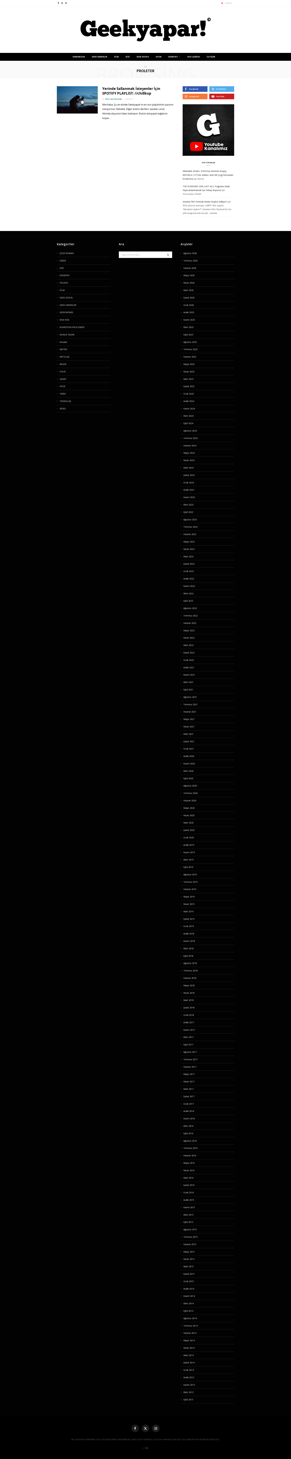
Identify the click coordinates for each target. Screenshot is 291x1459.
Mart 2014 (188, 1355)
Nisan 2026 (188, 282)
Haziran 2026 (189, 268)
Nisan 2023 (188, 549)
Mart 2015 (188, 1266)
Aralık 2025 (188, 312)
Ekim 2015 (188, 1214)
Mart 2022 (188, 645)
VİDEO (63, 408)
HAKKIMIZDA (79, 56)
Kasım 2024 (189, 408)
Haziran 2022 (189, 623)
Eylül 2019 (188, 867)
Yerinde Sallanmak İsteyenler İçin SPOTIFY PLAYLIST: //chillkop (131, 91)
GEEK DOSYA (143, 56)
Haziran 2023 (189, 534)
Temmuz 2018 (190, 970)
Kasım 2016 (189, 1118)
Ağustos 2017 (190, 1052)
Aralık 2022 (188, 578)
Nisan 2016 (188, 1170)
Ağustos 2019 (190, 874)
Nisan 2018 (188, 992)
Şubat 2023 (188, 563)
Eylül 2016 (188, 1133)
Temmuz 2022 (190, 615)
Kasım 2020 (189, 763)
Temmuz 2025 (190, 349)
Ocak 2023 (188, 571)
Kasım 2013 (189, 1384)
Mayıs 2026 (189, 275)
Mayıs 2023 (189, 541)
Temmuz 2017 (190, 1059)
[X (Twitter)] (145, 1428)
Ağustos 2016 (190, 1140)
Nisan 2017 (188, 1081)
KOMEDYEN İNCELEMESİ (72, 327)
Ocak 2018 (188, 1015)
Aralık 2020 (188, 756)
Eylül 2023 (188, 512)
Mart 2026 (188, 290)
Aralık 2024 (188, 401)
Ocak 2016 (188, 1192)
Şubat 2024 (188, 475)
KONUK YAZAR (67, 334)
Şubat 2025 (188, 386)
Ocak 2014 (188, 1370)
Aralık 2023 (188, 489)
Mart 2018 (188, 1000)
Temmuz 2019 (190, 881)
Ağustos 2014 (190, 1318)
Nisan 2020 (188, 815)
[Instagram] (156, 1428)
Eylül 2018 (188, 955)
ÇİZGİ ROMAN (67, 253)
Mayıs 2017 (189, 1074)
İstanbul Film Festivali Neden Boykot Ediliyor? (205, 201)
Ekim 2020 (188, 771)
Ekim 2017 (188, 1037)
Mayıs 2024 (189, 452)
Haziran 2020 (189, 800)
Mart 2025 (188, 379)
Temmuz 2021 (190, 704)
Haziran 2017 (189, 1066)
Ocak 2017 (188, 1103)
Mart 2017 (188, 1089)
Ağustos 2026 (190, 253)
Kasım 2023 (189, 497)
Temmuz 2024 (190, 438)
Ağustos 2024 (190, 430)
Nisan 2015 (188, 1259)
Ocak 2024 (188, 482)
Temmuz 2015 (190, 1236)
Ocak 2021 (188, 748)
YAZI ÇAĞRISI (193, 56)
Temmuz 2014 (190, 1325)
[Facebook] (135, 1428)
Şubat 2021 (188, 741)
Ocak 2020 (188, 837)
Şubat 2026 (188, 297)
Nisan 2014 (188, 1347)
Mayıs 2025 (189, 364)
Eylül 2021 (188, 689)
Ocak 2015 (188, 1281)
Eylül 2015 (188, 1222)
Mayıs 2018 (189, 985)
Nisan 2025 (188, 371)
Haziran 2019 (189, 889)
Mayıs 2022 (189, 630)
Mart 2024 (188, 467)
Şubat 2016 (188, 1185)
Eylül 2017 (188, 1044)
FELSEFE (64, 282)
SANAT (63, 379)
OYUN (159, 56)
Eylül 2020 (188, 778)
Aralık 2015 (188, 1199)
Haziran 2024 (189, 445)
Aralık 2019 (188, 844)
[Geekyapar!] (145, 29)
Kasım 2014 (189, 1296)
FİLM (116, 56)
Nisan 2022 (188, 637)
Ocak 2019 (188, 926)
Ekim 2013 (188, 1392)
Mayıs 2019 (189, 896)
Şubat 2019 (188, 918)
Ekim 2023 (188, 504)
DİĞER (63, 260)
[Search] (222, 3)
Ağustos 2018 (190, 963)
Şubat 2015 (188, 1273)
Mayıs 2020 (189, 807)
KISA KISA (64, 319)
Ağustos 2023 (190, 519)
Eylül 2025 (188, 334)
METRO (63, 349)
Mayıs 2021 (189, 719)
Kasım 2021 (189, 674)
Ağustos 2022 (190, 608)
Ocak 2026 (188, 305)
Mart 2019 (188, 911)
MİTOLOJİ (64, 356)
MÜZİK (63, 364)
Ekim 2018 (188, 948)
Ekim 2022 (188, 593)
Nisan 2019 (188, 904)
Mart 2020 (188, 822)
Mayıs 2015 (189, 1251)
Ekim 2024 (188, 415)
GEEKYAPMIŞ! (66, 312)
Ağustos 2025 (190, 342)
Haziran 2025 (189, 356)
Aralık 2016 (188, 1111)
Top (146, 1448)
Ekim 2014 (188, 1303)
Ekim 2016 (188, 1125)
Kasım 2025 (189, 319)
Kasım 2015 (189, 1207)
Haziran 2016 (189, 1155)
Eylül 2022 (188, 600)
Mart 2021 (188, 734)
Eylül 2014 (188, 1310)
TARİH (63, 393)
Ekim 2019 (188, 859)
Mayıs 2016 (189, 1162)
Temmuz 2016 (190, 1148)
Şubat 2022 (188, 652)
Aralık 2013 (188, 1377)
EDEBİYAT (173, 56)
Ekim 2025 (188, 327)
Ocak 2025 (188, 393)
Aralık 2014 (188, 1288)
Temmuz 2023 (190, 526)
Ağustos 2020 (190, 785)
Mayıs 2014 (189, 1340)
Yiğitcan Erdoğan (113, 99)
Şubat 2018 (188, 1007)
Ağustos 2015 (190, 1229)
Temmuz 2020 (190, 793)
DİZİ (128, 56)
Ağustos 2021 (190, 697)
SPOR (62, 386)
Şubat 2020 (188, 830)
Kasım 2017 (189, 1029)
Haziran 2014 (189, 1333)
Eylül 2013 (188, 1399)
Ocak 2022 (188, 660)
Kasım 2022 (189, 586)
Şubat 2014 (188, 1362)
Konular (63, 342)
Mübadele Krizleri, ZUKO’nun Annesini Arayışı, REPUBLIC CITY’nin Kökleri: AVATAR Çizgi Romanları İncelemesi (208, 175)
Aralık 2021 (188, 667)
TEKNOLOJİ (65, 401)
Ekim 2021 (188, 682)
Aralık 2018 (188, 933)
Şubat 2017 (188, 1096)
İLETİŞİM (211, 56)
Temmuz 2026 (190, 260)
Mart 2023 (188, 556)
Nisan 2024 (188, 460)
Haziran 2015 (189, 1244)
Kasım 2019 (189, 852)
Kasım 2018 (189, 941)
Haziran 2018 (189, 978)
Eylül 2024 (188, 423)
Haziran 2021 (189, 711)
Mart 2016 (188, 1177)
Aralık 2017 (188, 1022)
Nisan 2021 (188, 726)
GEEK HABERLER (99, 56)
